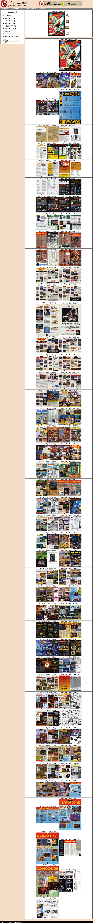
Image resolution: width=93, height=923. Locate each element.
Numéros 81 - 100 (10, 23)
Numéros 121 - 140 (10, 26)
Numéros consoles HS (11, 36)
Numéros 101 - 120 (10, 25)
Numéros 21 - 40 (10, 18)
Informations (5, 8)
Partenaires (43, 8)
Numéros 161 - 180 (10, 30)
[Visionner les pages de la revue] (56, 35)
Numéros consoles (10, 35)
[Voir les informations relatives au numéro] (67, 34)
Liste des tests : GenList (14, 41)
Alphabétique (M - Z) (31, 8)
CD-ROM (8, 33)
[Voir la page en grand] (70, 70)
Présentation (8, 15)
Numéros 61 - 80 (10, 22)
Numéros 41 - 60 (10, 20)
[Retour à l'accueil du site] (14, 6)
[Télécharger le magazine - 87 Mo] (67, 22)
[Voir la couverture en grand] (67, 16)
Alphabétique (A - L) (17, 8)
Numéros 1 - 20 (9, 17)
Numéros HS (8, 31)
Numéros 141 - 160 (10, 28)
